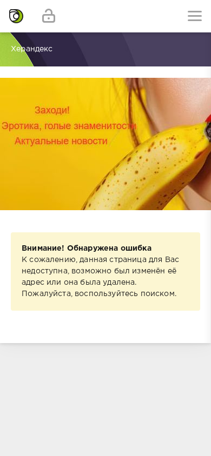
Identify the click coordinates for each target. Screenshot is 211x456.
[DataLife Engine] (16, 16)
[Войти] (48, 16)
